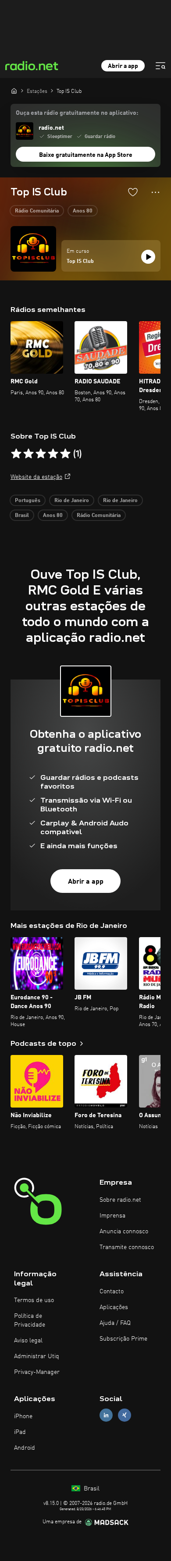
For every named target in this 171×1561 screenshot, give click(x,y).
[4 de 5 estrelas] (53, 454)
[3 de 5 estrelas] (41, 454)
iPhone (23, 1416)
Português (27, 500)
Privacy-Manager (37, 1372)
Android (24, 1448)
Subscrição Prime (123, 1339)
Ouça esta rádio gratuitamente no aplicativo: (77, 113)
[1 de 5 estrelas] (16, 454)
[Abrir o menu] (160, 65)
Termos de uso (34, 1300)
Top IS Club (80, 261)
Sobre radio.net (120, 1200)
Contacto (112, 1291)
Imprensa (112, 1216)
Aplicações (114, 1307)
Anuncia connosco (124, 1231)
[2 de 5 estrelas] (28, 454)
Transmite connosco (127, 1247)
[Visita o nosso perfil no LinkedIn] (106, 1415)
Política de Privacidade (29, 1320)
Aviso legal (28, 1341)
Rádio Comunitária (37, 211)
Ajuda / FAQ (115, 1323)
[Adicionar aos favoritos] (133, 192)
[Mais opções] (155, 192)
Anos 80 (83, 211)
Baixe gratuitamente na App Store (85, 155)
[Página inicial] (14, 90)
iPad (20, 1432)
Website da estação (36, 477)
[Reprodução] (148, 257)
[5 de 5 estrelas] (65, 454)
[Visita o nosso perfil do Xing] (124, 1415)
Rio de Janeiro (71, 500)
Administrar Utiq (36, 1356)
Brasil (22, 515)
